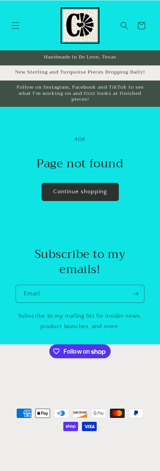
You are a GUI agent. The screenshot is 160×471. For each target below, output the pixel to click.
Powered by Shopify (85, 442)
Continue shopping (80, 191)
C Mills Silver (49, 442)
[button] (15, 25)
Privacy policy (128, 442)
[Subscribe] (135, 294)
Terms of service (83, 454)
